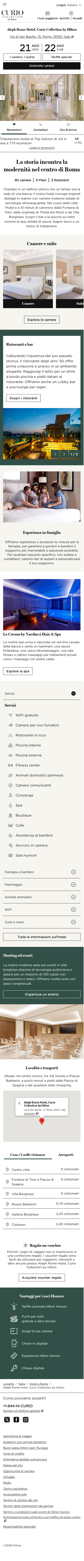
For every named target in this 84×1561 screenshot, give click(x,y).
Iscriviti (64, 18)
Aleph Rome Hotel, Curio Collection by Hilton (33, 1387)
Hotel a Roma (39, 1384)
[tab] (14, 127)
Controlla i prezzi (54, 65)
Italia (21, 1384)
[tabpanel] (42, 143)
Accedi (77, 18)
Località (8, 1384)
